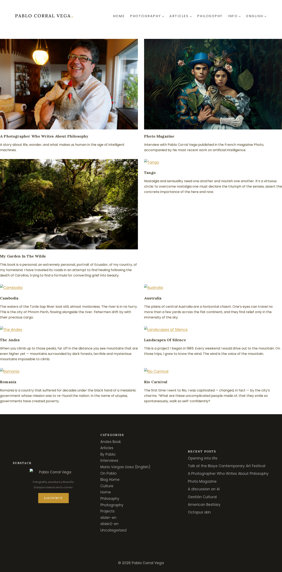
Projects (107, 511)
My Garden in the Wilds (23, 256)
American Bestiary (204, 504)
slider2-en (109, 523)
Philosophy (210, 16)
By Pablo (107, 454)
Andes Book (110, 441)
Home (119, 16)
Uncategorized (113, 530)
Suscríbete (53, 498)
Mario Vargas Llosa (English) (125, 466)
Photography (111, 505)
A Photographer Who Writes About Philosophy (44, 136)
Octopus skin (199, 512)
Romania (8, 381)
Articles (106, 447)
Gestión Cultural (202, 496)
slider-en (108, 517)
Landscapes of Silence (165, 339)
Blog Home (110, 479)
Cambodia (9, 298)
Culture (106, 485)
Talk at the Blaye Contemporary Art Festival (226, 465)
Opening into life (202, 458)
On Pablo (108, 473)
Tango (150, 172)
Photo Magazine (159, 136)
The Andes (10, 339)
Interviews (109, 460)
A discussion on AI (204, 489)
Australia (153, 298)
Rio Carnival (155, 381)
